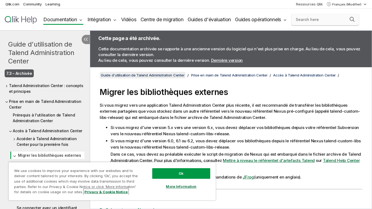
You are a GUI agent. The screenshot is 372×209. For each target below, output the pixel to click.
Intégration (99, 19)
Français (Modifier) (347, 4)
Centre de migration (162, 19)
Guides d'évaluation (209, 19)
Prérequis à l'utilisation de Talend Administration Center (44, 118)
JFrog (248, 177)
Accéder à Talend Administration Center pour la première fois (47, 141)
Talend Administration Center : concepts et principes (46, 88)
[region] (112, 181)
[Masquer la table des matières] (86, 39)
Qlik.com (12, 4)
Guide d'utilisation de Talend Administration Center (41, 52)
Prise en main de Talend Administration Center (45, 104)
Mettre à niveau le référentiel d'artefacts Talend (269, 160)
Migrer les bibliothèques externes (49, 155)
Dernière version (227, 60)
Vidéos (128, 19)
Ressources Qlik (309, 4)
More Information (181, 186)
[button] (352, 19)
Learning (52, 4)
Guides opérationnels (258, 19)
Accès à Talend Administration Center (47, 130)
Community (32, 4)
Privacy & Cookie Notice (106, 192)
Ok (181, 173)
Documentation (60, 19)
